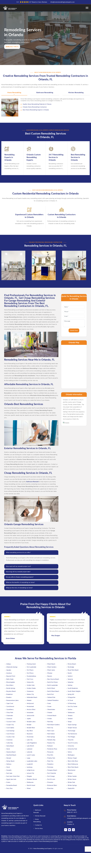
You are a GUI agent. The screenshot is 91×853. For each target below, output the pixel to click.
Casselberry (10, 709)
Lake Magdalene (32, 743)
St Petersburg (72, 703)
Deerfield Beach (11, 755)
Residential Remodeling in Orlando (73, 257)
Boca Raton (9, 685)
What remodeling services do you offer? (18, 552)
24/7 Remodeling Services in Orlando (56, 157)
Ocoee (49, 706)
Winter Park (71, 782)
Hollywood (30, 703)
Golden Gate (30, 685)
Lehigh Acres (31, 770)
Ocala (49, 703)
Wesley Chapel (72, 758)
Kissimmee (30, 737)
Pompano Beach (52, 770)
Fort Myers (30, 670)
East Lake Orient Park (13, 776)
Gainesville (30, 682)
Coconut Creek (11, 721)
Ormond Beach (51, 715)
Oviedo (49, 718)
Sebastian (70, 682)
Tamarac (70, 715)
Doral (8, 767)
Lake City (30, 740)
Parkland (49, 746)
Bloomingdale (10, 682)
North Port (50, 694)
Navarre (49, 676)
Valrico (70, 752)
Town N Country (73, 743)
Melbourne (30, 782)
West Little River (73, 761)
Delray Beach (10, 761)
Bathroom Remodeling (44, 92)
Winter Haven (72, 779)
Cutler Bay (9, 743)
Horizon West (31, 709)
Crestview (9, 740)
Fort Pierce (30, 673)
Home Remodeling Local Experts (42, 848)
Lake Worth (30, 746)
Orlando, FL (70, 824)
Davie (8, 749)
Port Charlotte (51, 773)
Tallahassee (71, 712)
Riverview (50, 788)
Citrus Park (9, 712)
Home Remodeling (14, 92)
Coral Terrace (10, 733)
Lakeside (29, 752)
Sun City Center (72, 706)
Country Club (10, 737)
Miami (29, 788)
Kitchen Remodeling (76, 92)
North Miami (51, 688)
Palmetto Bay (51, 740)
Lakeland (29, 749)
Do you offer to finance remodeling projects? (20, 577)
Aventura (9, 673)
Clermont (9, 718)
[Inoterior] (10, 8)
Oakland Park (51, 697)
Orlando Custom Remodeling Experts (34, 157)
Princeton (50, 782)
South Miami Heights (74, 691)
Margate (29, 776)
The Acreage (71, 730)
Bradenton (9, 694)
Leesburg (29, 767)
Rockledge (71, 667)
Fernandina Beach (11, 785)
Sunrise (70, 709)
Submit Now (74, 330)
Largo (28, 758)
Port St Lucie (51, 779)
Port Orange (51, 776)
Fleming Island (31, 664)
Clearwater (9, 715)
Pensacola (50, 752)
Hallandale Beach (32, 697)
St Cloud (70, 700)
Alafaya (8, 664)
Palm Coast (50, 730)
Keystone (30, 733)
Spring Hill (71, 694)
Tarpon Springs (72, 724)
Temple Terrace (72, 727)
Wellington (71, 755)
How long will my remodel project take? (18, 571)
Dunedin (8, 770)
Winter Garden (72, 776)
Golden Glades (31, 688)
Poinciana (50, 767)
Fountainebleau (31, 676)
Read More (9, 275)
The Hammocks (72, 733)
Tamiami (70, 718)
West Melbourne (73, 764)
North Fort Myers (52, 682)
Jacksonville (30, 715)
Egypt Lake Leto (11, 779)
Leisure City (30, 773)
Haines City (30, 694)
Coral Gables (10, 727)
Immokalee (30, 712)
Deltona (8, 764)
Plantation (50, 764)
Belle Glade (9, 679)
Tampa (70, 721)
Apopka (8, 670)
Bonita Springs (10, 688)
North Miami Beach (53, 691)
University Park (72, 749)
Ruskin (70, 673)
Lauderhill (30, 764)
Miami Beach (51, 664)
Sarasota (70, 679)
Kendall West (31, 727)
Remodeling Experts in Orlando (9, 157)
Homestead (30, 706)
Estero (8, 782)
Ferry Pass (9, 788)
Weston (70, 773)
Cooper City (10, 724)
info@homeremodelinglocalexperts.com (62, 2)
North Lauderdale (52, 685)
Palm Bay (50, 721)
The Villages (71, 737)
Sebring (70, 685)
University (71, 746)
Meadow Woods (32, 779)
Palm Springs (51, 737)
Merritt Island (31, 785)
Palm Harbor (51, 733)
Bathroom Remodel (32, 481)
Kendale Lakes (31, 721)
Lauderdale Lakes (32, 761)
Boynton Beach (11, 691)
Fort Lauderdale (31, 667)
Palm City (50, 727)
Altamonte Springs (12, 667)
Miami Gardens (51, 667)
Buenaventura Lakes (12, 700)
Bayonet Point (10, 676)
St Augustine (71, 697)
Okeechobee (51, 709)
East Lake (9, 773)
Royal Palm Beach (73, 670)
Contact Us (38, 825)
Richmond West (52, 785)
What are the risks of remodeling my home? (19, 587)
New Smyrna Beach (53, 679)
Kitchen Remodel (40, 816)
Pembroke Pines (52, 749)
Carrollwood (10, 706)
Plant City (50, 761)
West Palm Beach (73, 767)
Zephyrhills (71, 788)
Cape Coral (9, 703)
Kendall (29, 724)
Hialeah (29, 700)
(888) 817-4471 (12, 47)
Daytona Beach (11, 752)
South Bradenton (73, 688)
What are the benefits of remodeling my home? (20, 582)
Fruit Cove (30, 679)
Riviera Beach (72, 664)
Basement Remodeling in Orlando (12, 257)
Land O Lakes (31, 755)
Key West (30, 730)
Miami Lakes (51, 670)
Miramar (49, 673)
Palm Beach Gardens (53, 724)
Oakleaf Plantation (52, 700)
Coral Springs (10, 730)
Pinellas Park (51, 758)
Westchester (71, 770)
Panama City (51, 743)
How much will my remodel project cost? (18, 566)
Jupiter (29, 718)
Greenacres (30, 691)
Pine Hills (50, 755)
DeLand (8, 758)
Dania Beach (10, 746)
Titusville (70, 740)
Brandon (8, 697)
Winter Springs (72, 785)
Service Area (39, 828)
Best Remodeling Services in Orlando (78, 157)
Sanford (70, 676)
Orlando (49, 712)
